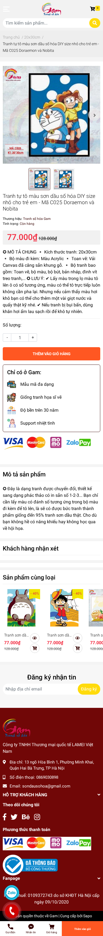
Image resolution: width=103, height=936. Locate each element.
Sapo (87, 916)
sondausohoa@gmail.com (46, 786)
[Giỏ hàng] (93, 9)
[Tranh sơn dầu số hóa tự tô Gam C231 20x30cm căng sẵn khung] (64, 608)
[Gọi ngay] (12, 911)
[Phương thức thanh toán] (47, 443)
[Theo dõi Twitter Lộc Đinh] (14, 817)
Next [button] (94, 115)
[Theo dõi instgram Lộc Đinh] (37, 817)
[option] (51, 115)
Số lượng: (12, 325)
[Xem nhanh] (34, 638)
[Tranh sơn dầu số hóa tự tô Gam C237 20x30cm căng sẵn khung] (21, 608)
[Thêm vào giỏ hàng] (34, 648)
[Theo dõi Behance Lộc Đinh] (26, 817)
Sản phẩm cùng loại (29, 577)
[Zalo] (11, 892)
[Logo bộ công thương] (30, 864)
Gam (53, 916)
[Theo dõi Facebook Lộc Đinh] (4, 817)
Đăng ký (89, 689)
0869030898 (47, 777)
